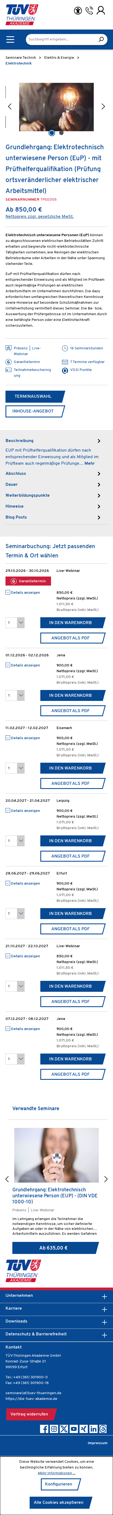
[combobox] (60, 39)
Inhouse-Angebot (32, 411)
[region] (56, 107)
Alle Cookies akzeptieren (58, 1503)
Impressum (98, 1443)
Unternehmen (19, 1296)
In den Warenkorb (70, 623)
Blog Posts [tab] (16, 517)
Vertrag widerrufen (29, 1414)
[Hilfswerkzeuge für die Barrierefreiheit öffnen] (77, 10)
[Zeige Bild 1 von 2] (51, 133)
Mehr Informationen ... (56, 1473)
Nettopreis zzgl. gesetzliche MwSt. (39, 217)
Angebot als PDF (70, 638)
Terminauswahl (33, 396)
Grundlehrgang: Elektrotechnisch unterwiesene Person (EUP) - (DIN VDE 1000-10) (55, 1196)
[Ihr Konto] (101, 10)
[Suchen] (101, 39)
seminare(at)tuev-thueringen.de (33, 1393)
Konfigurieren (58, 1484)
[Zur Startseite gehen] (21, 14)
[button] (9, 107)
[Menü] (10, 39)
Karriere (13, 1308)
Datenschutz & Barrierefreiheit (36, 1334)
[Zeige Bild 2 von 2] (61, 133)
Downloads (16, 1321)
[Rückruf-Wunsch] (89, 10)
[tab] (53, 451)
